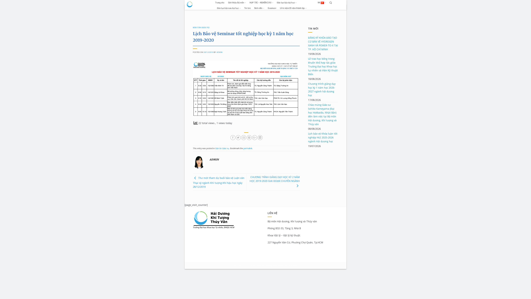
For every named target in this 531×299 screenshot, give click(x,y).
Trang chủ (220, 2)
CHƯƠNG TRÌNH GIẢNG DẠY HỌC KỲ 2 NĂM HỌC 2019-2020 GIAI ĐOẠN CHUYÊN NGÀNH (275, 179)
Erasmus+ (272, 8)
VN (319, 2)
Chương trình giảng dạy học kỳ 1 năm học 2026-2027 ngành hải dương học (322, 89)
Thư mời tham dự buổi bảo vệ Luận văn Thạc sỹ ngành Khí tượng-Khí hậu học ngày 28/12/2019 (218, 182)
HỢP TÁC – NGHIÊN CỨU (260, 2)
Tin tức (247, 8)
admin (219, 52)
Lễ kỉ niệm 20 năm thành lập (292, 8)
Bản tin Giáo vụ (201, 27)
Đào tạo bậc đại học (286, 2)
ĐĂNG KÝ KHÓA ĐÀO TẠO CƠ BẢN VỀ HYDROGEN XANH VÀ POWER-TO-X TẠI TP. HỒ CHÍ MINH (323, 43)
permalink (248, 148)
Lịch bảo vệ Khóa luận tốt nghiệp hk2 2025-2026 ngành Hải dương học (322, 137)
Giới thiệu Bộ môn (236, 2)
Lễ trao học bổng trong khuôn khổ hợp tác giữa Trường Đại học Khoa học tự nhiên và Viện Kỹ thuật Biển (323, 66)
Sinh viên (258, 8)
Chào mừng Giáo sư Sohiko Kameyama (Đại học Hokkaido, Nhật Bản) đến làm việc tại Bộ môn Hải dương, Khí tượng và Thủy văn (322, 114)
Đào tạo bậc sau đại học (228, 8)
